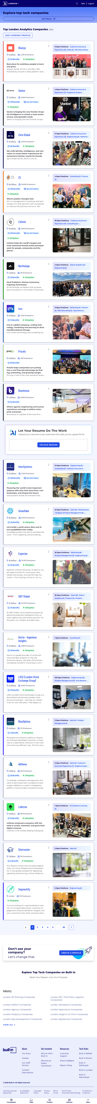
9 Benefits (14, 861)
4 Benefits (14, 733)
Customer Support (64, 1054)
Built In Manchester (84, 1076)
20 (64, 927)
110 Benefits (14, 59)
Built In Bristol (85, 1058)
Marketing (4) (75, 307)
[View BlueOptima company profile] (49, 735)
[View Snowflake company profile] (49, 524)
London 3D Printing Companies (19, 997)
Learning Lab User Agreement (10, 1092)
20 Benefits (14, 775)
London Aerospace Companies (66, 1005)
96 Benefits (14, 146)
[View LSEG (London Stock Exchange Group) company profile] (49, 692)
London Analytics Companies (18, 1014)
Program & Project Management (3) (70, 513)
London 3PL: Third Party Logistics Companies (67, 998)
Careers (25, 1058)
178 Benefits (15, 102)
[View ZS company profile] (49, 192)
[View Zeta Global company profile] (49, 148)
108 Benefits (15, 478)
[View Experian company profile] (49, 567)
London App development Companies (22, 1019)
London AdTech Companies (17, 1005)
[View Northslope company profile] (49, 279)
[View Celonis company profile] (49, 236)
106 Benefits (15, 189)
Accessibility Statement (24, 1092)
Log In (91, 3)
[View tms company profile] (49, 322)
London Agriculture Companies (66, 1009)
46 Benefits (14, 608)
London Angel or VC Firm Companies (69, 1014)
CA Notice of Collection (87, 1092)
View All (8, 1025)
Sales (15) (74, 595)
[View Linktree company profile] (49, 820)
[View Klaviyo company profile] (49, 61)
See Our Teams (32, 102)
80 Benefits (14, 363)
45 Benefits (14, 277)
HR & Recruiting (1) (65, 311)
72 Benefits (14, 320)
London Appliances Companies (66, 1019)
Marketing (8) (76, 552)
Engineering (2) (61, 268)
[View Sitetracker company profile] (49, 861)
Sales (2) (70, 50)
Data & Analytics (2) (77, 265)
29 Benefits (14, 650)
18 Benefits (14, 818)
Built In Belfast (85, 1053)
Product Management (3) (65, 555)
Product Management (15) (65, 681)
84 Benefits (14, 402)
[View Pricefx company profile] (49, 363)
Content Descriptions (27, 1071)
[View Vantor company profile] (49, 105)
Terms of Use (55, 1092)
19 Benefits (14, 690)
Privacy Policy (47, 1092)
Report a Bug (66, 1065)
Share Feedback (67, 1061)
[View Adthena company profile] (49, 777)
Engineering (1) (81, 766)
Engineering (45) (78, 677)
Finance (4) (70, 598)
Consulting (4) (73, 224)
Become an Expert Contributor (46, 1063)
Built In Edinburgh (83, 1064)
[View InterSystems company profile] (49, 481)
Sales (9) (73, 510)
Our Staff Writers (26, 1064)
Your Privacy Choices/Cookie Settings (71, 1092)
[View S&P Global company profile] (49, 610)
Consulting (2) (60, 468)
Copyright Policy (37, 1092)
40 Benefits (14, 522)
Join (83, 3)
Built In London (86, 1070)
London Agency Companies (17, 1009)
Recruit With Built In (46, 1054)
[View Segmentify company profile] (49, 901)
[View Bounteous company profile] (49, 402)
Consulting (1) (75, 176)
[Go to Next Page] (71, 927)
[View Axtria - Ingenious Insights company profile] (49, 651)
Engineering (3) (73, 137)
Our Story (26, 1053)
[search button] (77, 3)
